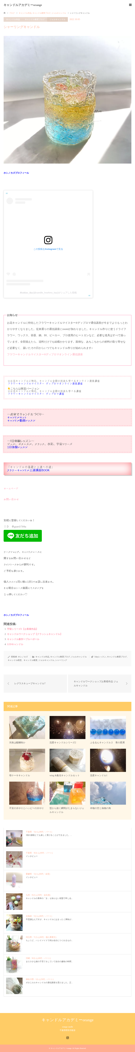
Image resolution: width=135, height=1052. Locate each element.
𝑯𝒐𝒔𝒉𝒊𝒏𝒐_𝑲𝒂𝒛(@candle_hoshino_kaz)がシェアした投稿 (48, 292)
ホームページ (11, 488)
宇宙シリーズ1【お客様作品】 (22, 629)
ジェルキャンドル (57, 19)
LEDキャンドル (15, 644)
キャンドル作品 (13, 19)
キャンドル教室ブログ (35, 19)
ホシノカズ (23, 657)
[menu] (130, 5)
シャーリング (61, 660)
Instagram (67, 1037)
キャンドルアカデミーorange (23, 5)
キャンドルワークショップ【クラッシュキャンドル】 (34, 634)
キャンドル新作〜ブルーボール (23, 639)
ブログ (12, 13)
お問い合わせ (11, 499)
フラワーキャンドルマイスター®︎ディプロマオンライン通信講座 (45, 354)
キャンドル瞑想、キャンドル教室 (22, 660)
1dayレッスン (100, 657)
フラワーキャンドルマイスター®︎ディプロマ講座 (36, 393)
